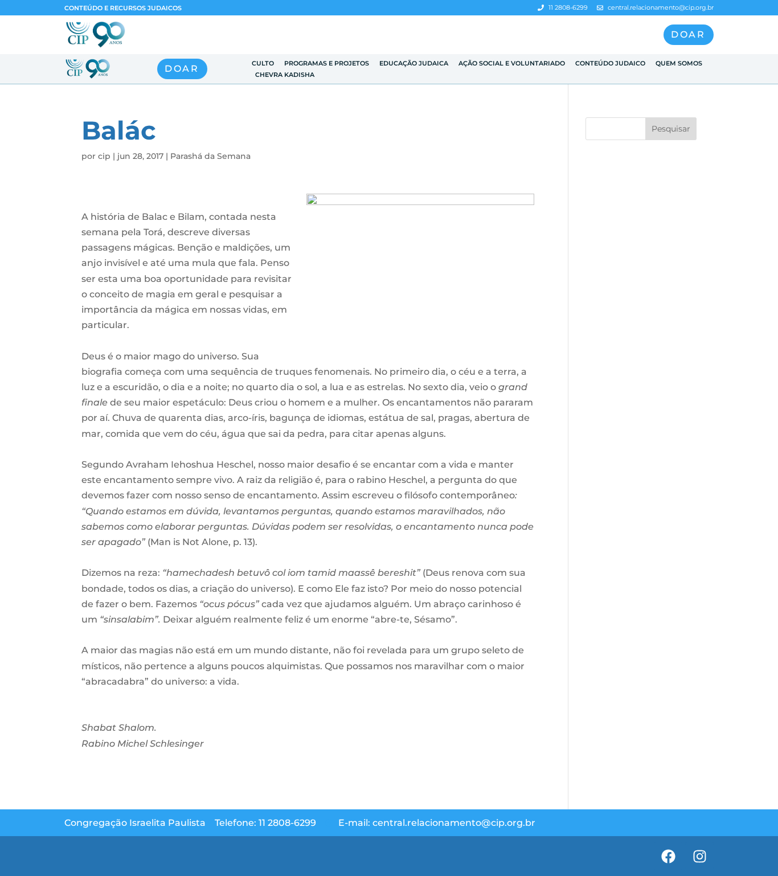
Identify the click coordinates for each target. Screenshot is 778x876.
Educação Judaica (413, 63)
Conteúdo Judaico (610, 63)
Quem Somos (679, 63)
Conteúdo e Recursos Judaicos (123, 8)
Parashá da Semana (210, 156)
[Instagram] (699, 856)
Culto (263, 63)
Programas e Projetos (326, 63)
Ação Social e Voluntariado (511, 63)
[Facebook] (668, 856)
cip (104, 156)
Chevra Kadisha (284, 75)
